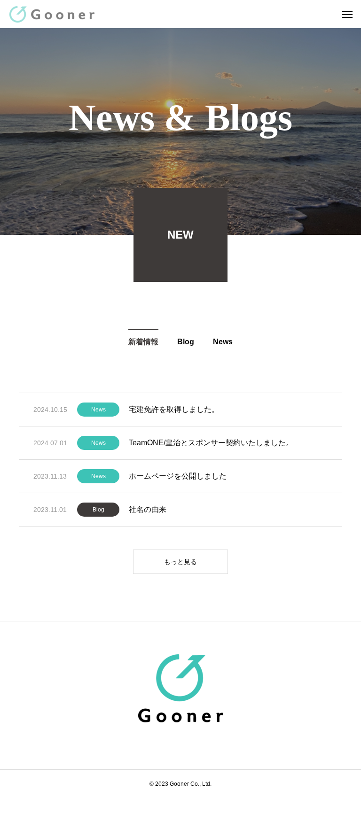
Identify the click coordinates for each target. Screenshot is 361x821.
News (98, 409)
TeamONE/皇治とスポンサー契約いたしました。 (211, 443)
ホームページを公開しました (178, 476)
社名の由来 (147, 509)
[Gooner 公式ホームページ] (52, 14)
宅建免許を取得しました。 (174, 409)
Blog (98, 509)
